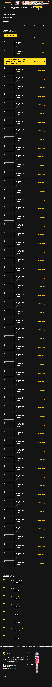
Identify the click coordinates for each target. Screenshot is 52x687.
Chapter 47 (20, 450)
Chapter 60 (20, 562)
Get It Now (36, 61)
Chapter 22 (20, 234)
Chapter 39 (20, 381)
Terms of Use (30, 664)
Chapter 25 (20, 260)
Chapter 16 (20, 182)
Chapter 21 (20, 225)
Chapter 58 (20, 545)
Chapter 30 (20, 303)
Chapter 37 (20, 363)
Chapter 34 (20, 337)
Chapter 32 (20, 320)
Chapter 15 (20, 173)
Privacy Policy (30, 662)
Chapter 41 (20, 398)
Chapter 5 (19, 87)
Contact (29, 656)
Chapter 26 (20, 268)
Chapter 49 (20, 467)
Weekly (17, 7)
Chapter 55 (20, 519)
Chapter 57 (20, 536)
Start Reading (10, 35)
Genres (11, 7)
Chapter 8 (19, 112)
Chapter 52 (20, 493)
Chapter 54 (20, 510)
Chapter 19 (20, 208)
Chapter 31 (20, 311)
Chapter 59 (20, 554)
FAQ (28, 659)
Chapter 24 (20, 251)
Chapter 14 (20, 164)
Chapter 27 (20, 277)
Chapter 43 (20, 415)
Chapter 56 (20, 528)
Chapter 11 (20, 138)
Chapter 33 (20, 329)
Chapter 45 (20, 433)
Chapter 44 (20, 424)
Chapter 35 (20, 346)
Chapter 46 (20, 441)
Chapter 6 (19, 95)
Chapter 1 (19, 43)
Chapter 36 (20, 355)
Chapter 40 (20, 389)
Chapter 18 (20, 199)
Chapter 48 (20, 459)
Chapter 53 (20, 502)
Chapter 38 (20, 372)
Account (24, 7)
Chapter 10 (20, 130)
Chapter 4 (19, 78)
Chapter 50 (20, 476)
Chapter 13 (20, 156)
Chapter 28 (20, 286)
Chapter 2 (19, 51)
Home (5, 7)
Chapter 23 (20, 242)
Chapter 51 (20, 485)
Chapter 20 (20, 216)
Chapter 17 (20, 190)
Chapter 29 (20, 294)
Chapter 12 (20, 147)
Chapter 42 (20, 407)
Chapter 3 (19, 69)
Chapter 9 (19, 121)
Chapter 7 (19, 104)
